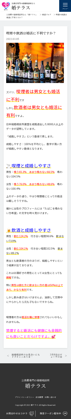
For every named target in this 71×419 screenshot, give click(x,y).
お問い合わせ (50, 397)
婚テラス (35, 384)
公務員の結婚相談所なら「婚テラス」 (21, 14)
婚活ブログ (46, 14)
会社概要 (39, 397)
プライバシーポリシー (24, 397)
